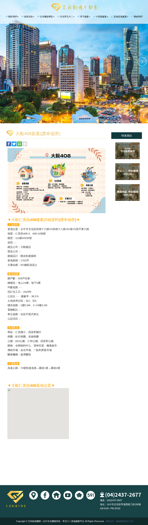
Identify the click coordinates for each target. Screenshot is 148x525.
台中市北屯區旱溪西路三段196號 (124, 504)
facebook (45, 495)
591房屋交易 (90, 495)
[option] (74, 61)
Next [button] (142, 61)
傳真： (103, 500)
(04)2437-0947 (114, 500)
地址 (33, 495)
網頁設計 (110, 521)
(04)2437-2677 (123, 494)
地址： (103, 504)
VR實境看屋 (56, 495)
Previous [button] (5, 61)
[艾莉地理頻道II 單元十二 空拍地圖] (126, 171)
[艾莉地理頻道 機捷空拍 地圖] (126, 192)
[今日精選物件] (126, 150)
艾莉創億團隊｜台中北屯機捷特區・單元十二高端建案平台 (74, 7)
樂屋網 (79, 495)
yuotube (67, 495)
